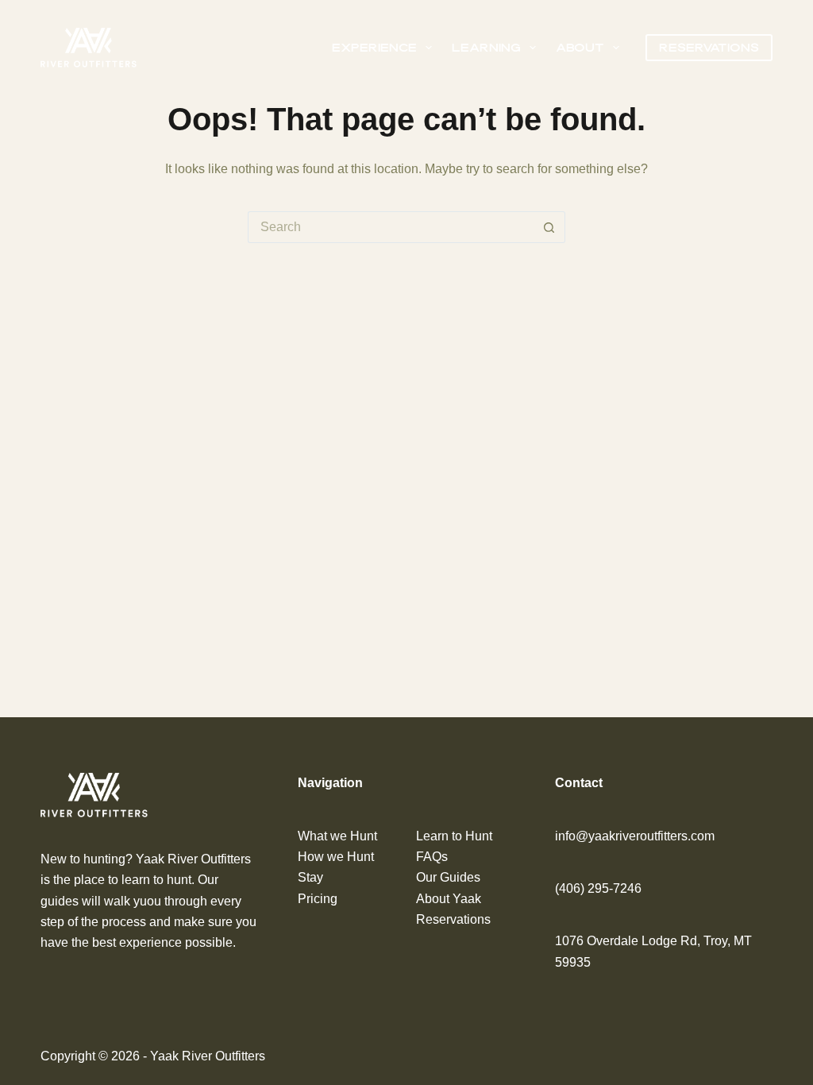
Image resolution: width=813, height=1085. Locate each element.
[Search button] (549, 227)
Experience (374, 47)
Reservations (709, 47)
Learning (486, 47)
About (580, 47)
